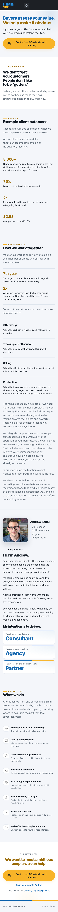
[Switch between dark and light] (26, 5)
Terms (52, 906)
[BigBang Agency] (8, 5)
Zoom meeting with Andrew (29, 885)
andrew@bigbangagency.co (37, 890)
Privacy (45, 906)
